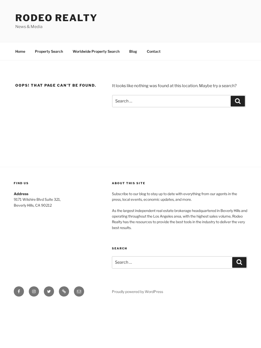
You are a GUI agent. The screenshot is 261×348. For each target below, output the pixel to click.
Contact (154, 51)
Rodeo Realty (56, 17)
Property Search (49, 51)
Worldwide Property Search (96, 51)
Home (20, 51)
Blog (133, 51)
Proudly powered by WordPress (137, 291)
